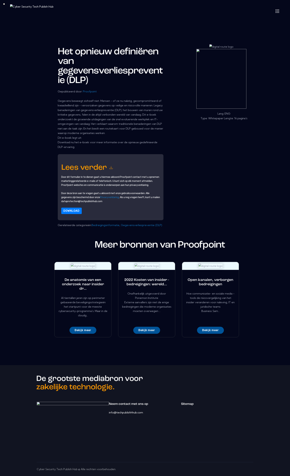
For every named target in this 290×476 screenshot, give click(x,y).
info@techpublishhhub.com (126, 412)
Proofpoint (90, 91)
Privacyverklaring (109, 197)
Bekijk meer (83, 330)
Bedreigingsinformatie (105, 225)
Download (71, 210)
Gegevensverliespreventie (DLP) (141, 225)
